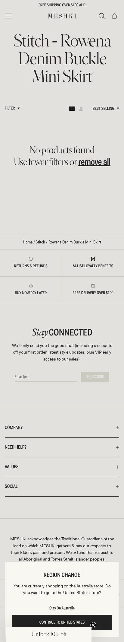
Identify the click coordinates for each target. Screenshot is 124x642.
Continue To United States (62, 622)
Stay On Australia (62, 608)
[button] (48, 634)
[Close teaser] (93, 625)
